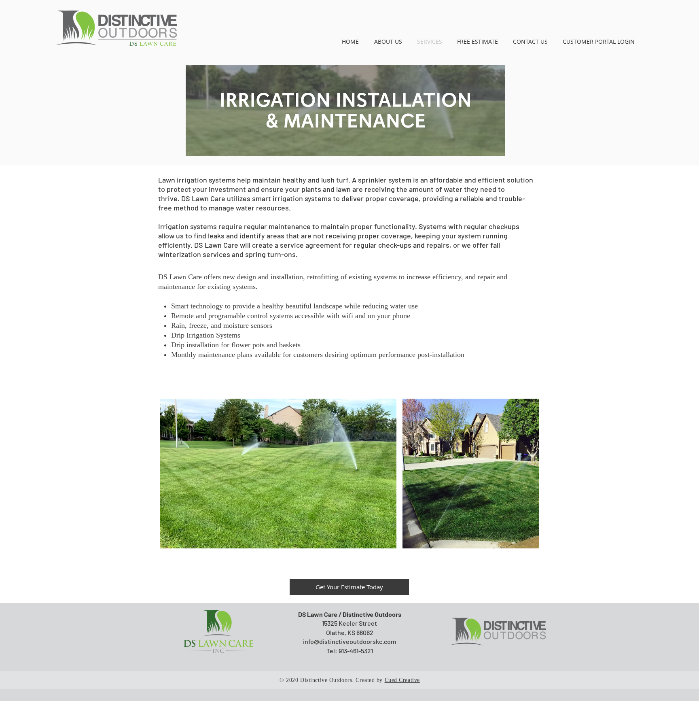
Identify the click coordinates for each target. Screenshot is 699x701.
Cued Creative (402, 680)
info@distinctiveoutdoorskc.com (349, 641)
